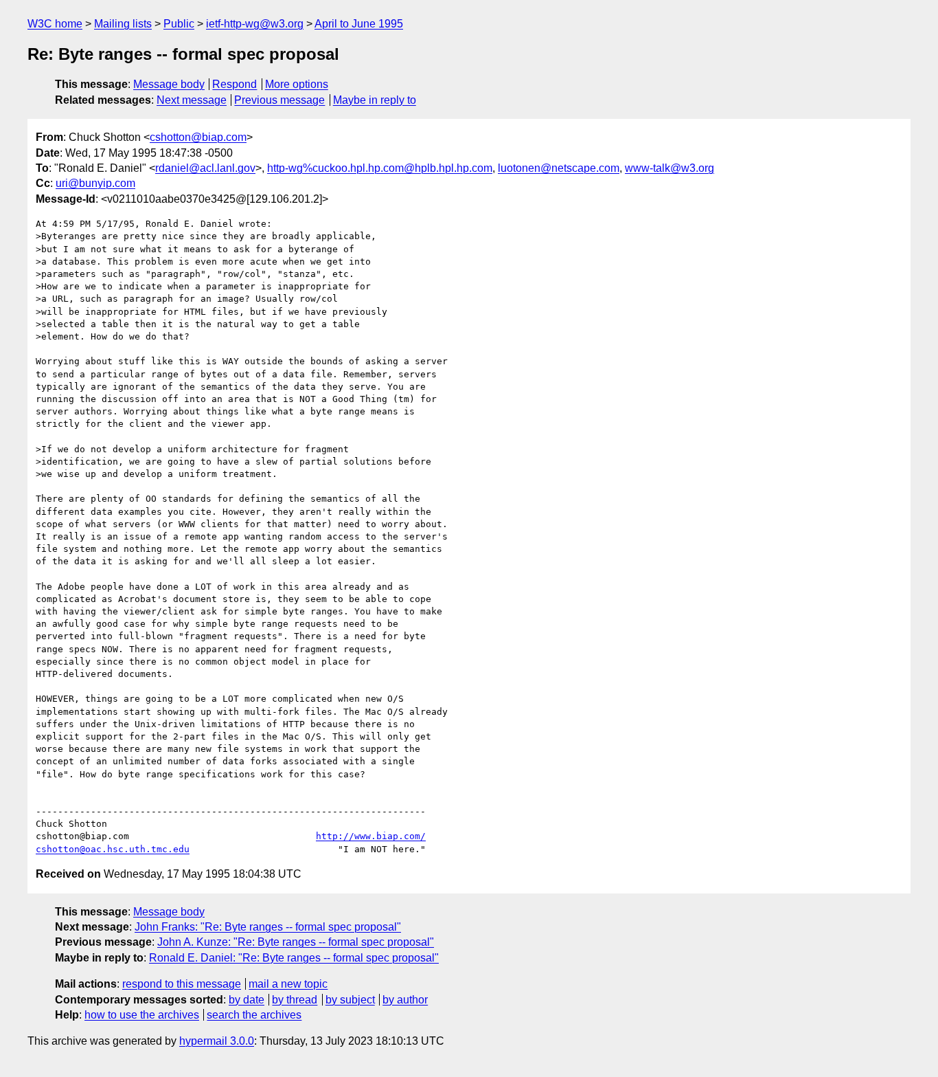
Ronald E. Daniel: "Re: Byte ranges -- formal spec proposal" (294, 958)
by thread (294, 1000)
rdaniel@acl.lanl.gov (205, 168)
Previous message (279, 100)
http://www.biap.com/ (371, 836)
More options (296, 84)
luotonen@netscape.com (558, 168)
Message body (169, 84)
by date (246, 1000)
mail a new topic (288, 984)
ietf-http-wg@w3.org (255, 24)
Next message (192, 100)
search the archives (254, 1015)
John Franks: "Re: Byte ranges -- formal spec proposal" (268, 927)
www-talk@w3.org (669, 168)
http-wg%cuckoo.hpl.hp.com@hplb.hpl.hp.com (379, 168)
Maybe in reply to (374, 100)
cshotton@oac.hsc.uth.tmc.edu (113, 849)
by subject (350, 1000)
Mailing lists (123, 24)
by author (405, 1000)
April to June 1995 (358, 24)
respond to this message (181, 984)
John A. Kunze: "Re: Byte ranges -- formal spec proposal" (295, 942)
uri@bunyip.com (95, 183)
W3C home (54, 24)
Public (178, 24)
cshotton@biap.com (198, 137)
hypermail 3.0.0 (216, 1041)
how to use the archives (141, 1015)
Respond (234, 84)
